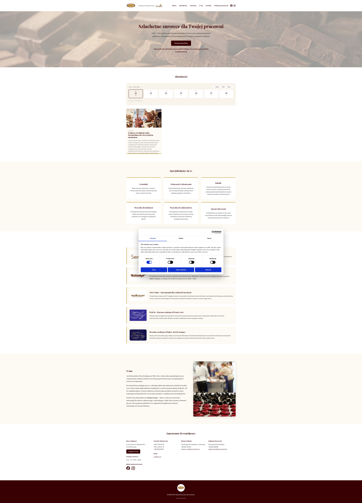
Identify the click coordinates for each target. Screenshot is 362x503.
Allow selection (181, 270)
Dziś (223, 87)
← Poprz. (216, 87)
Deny (154, 270)
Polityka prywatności (221, 6)
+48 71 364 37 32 (159, 447)
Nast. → (230, 87)
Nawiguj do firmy (133, 451)
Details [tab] (181, 238)
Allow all (208, 270)
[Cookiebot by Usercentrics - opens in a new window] (213, 232)
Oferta (174, 6)
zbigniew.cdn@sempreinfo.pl (217, 449)
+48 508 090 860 (159, 449)
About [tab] (209, 238)
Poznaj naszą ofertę (181, 43)
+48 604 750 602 (186, 447)
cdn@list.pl (157, 457)
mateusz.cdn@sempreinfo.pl (190, 449)
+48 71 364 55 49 (159, 444)
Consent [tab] (153, 238)
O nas (201, 6)
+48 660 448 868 (213, 447)
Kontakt (208, 6)
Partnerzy (193, 6)
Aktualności (183, 6)
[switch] (170, 262)
